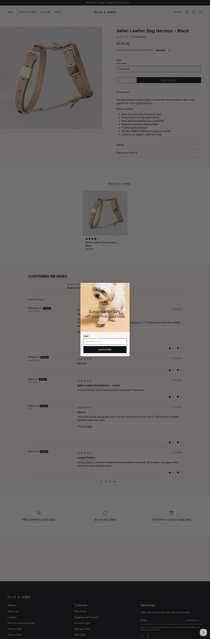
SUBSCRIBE (105, 349)
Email (85, 336)
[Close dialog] (126, 285)
